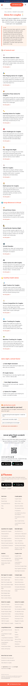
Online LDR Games (5, 648)
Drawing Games (5, 618)
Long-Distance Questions (7, 545)
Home (2, 8)
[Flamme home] (2, 5)
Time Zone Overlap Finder (21, 566)
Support (16, 637)
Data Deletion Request (20, 646)
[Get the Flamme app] (14, 450)
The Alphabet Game (19, 611)
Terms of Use (18, 639)
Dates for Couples (5, 604)
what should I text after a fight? (9, 419)
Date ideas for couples (6, 662)
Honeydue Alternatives (20, 587)
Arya (9, 668)
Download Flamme (5, 503)
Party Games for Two (6, 616)
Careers (16, 634)
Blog (2, 508)
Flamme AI (3, 498)
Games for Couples (19, 604)
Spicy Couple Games (19, 520)
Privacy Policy (18, 641)
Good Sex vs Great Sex (20, 538)
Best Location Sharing (6, 598)
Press (16, 632)
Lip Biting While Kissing (20, 545)
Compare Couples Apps (20, 577)
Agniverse (5, 666)
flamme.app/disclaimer (5, 678)
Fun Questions (4, 536)
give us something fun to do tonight (10, 422)
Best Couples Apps (5, 579)
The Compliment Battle (20, 609)
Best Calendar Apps (5, 595)
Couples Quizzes (5, 556)
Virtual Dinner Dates (5, 614)
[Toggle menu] (25, 4)
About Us (17, 629)
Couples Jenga (18, 606)
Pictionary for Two (19, 618)
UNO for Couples (5, 621)
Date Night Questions (6, 538)
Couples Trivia (18, 623)
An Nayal (16, 666)
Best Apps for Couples (6, 577)
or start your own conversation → (9, 426)
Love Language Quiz (6, 558)
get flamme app (16, 4)
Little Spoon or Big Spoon (21, 533)
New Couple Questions (6, 540)
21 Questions (18, 510)
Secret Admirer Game (6, 606)
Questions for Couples (6, 531)
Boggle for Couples (19, 621)
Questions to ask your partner (8, 660)
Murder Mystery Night (6, 611)
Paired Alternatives (19, 582)
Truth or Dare (18, 501)
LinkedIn (9, 488)
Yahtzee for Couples (19, 616)
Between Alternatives (20, 584)
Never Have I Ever (19, 503)
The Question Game (19, 508)
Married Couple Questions (7, 543)
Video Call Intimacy (19, 543)
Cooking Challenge (19, 614)
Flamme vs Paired (19, 579)
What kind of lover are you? (7, 658)
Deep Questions (5, 533)
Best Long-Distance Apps (7, 584)
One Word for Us (18, 531)
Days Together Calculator (20, 568)
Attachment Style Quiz (6, 560)
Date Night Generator (20, 571)
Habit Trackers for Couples (7, 623)
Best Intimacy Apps (5, 590)
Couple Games (18, 498)
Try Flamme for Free (15, 684)
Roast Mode (4, 501)
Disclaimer (17, 644)
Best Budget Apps (5, 593)
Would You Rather (19, 506)
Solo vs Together (18, 540)
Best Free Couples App (6, 582)
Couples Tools (18, 556)
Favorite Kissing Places (20, 536)
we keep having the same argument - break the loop (13, 415)
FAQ (2, 506)
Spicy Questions (5, 547)
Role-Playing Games (6, 609)
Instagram (3, 488)
